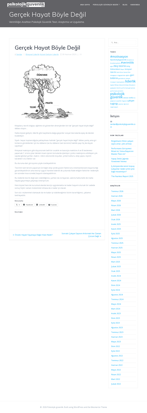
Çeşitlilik (118, 101)
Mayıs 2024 (116, 304)
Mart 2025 (115, 262)
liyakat (112, 85)
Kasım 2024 (116, 280)
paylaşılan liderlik (115, 88)
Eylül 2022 (115, 351)
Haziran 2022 (117, 365)
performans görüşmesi (128, 88)
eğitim (128, 75)
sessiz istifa (128, 97)
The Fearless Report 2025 (122, 176)
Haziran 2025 (117, 247)
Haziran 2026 (117, 196)
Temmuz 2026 (117, 191)
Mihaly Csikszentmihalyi (121, 85)
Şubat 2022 (116, 384)
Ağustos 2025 (117, 238)
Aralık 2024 (116, 276)
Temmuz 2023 (117, 332)
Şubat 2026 (116, 215)
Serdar (19, 54)
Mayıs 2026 (116, 200)
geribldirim (122, 78)
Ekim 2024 (115, 285)
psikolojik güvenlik (117, 95)
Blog (125, 5)
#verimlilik (127, 62)
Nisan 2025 (116, 257)
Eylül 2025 (115, 233)
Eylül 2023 (115, 323)
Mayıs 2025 (116, 252)
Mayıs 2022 (116, 370)
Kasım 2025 (116, 229)
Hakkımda (135, 5)
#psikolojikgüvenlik (118, 60)
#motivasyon (119, 56)
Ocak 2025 (115, 271)
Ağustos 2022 (117, 355)
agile (111, 66)
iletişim (128, 78)
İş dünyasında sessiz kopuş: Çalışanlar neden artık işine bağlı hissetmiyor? (123, 169)
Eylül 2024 (115, 290)
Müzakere (132, 85)
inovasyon (113, 82)
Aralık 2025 (116, 224)
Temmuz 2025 (117, 243)
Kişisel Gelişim (46, 54)
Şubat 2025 (116, 266)
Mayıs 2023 (116, 341)
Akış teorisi (119, 65)
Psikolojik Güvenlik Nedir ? (106, 5)
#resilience (130, 60)
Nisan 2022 (116, 374)
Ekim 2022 (115, 346)
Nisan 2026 (116, 205)
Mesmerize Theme (99, 407)
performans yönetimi (116, 91)
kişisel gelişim (121, 82)
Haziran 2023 (117, 337)
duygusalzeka (121, 75)
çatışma (120, 104)
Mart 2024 (115, 308)
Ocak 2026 (115, 219)
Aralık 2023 (116, 313)
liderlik (130, 81)
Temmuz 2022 (117, 360)
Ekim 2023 (115, 318)
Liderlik (55, 54)
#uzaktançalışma (115, 63)
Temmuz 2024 (117, 299)
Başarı (122, 69)
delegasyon (113, 75)
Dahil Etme (119, 72)
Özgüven (124, 101)
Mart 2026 (115, 210)
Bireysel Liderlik (32, 54)
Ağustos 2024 (117, 294)
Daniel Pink (127, 72)
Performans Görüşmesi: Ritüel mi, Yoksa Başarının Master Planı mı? (122, 151)
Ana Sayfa (85, 5)
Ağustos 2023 (117, 327)
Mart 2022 (115, 379)
